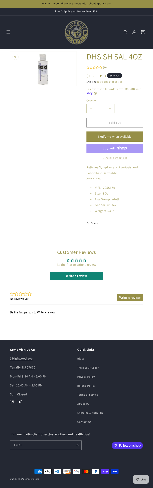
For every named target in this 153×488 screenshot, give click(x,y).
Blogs (80, 358)
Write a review (76, 276)
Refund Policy (86, 385)
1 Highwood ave (21, 358)
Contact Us (84, 422)
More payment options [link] (115, 157)
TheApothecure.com (28, 478)
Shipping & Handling (90, 412)
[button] (8, 32)
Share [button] (94, 223)
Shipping (91, 81)
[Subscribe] (77, 445)
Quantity (91, 100)
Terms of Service (87, 394)
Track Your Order (88, 367)
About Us (83, 403)
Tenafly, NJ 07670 (22, 367)
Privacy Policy (86, 376)
